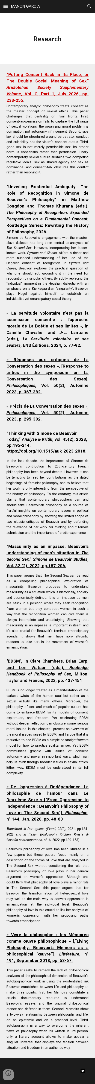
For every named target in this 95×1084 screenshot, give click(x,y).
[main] (47, 38)
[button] (5, 6)
